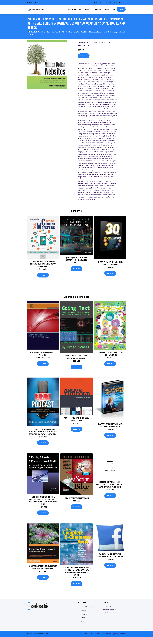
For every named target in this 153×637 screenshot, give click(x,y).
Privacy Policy (113, 634)
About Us (98, 9)
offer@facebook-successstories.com (113, 2)
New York (98, 2)
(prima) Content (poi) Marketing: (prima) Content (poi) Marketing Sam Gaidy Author (43, 263)
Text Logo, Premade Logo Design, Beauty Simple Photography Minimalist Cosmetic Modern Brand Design (110, 484)
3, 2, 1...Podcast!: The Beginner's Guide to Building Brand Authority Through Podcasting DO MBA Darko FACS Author (43, 431)
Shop (113, 9)
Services (84, 610)
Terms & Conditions (101, 634)
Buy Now (83, 56)
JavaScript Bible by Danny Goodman (76, 498)
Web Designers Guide (94, 42)
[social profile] (36, 2)
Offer (121, 9)
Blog (107, 9)
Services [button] (88, 9)
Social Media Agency (74, 9)
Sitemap (122, 634)
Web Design (106, 42)
